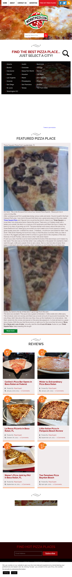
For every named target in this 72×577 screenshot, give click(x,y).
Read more (11, 331)
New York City (42, 78)
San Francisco (27, 84)
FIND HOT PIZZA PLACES (48, 3)
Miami (24, 78)
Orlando (9, 81)
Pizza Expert (18, 388)
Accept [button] (14, 572)
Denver (39, 71)
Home (5, 3)
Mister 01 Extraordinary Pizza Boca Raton (50, 383)
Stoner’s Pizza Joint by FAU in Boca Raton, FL (18, 476)
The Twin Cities (42, 88)
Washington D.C (12, 91)
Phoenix (39, 81)
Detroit (9, 74)
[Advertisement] (36, 112)
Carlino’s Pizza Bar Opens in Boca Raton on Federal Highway (18, 384)
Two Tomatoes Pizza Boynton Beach (49, 476)
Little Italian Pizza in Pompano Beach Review (51, 429)
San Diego (10, 84)
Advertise (33, 3)
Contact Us (22, 3)
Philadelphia (26, 81)
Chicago (40, 67)
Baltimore (40, 64)
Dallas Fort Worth (28, 71)
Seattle (39, 84)
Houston (25, 74)
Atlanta (9, 64)
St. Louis (10, 88)
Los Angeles (11, 78)
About (12, 3)
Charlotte (25, 67)
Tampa (24, 88)
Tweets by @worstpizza (49, 127)
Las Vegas (40, 74)
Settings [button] (6, 572)
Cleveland (10, 71)
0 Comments (25, 391)
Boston (9, 67)
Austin (24, 64)
